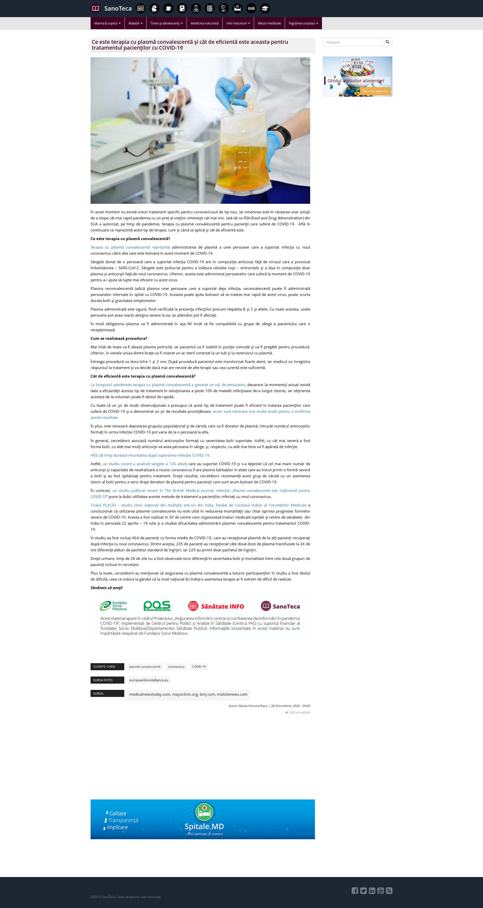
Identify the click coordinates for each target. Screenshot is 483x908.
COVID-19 (199, 666)
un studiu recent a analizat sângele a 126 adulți (145, 463)
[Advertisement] (202, 764)
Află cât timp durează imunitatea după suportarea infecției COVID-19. (151, 455)
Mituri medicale (269, 23)
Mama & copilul (106, 23)
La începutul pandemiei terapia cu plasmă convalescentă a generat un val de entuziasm (168, 384)
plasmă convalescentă (144, 666)
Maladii (134, 23)
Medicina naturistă (205, 23)
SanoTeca (118, 8)
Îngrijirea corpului (302, 23)
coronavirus (176, 666)
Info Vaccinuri (237, 23)
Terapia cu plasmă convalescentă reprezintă (130, 247)
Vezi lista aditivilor (375, 91)
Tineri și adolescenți (165, 23)
